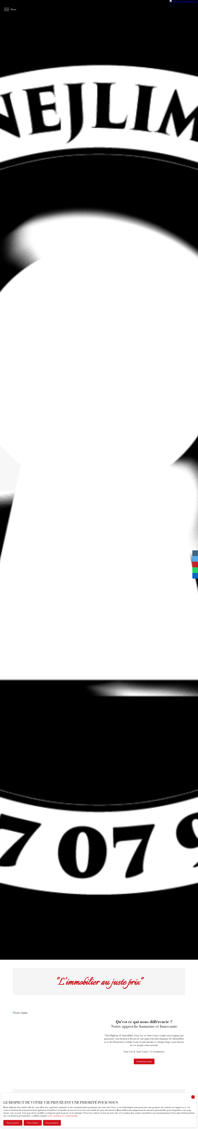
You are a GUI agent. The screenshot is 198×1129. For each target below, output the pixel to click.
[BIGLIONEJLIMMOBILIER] (184, 9)
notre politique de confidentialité (63, 1115)
